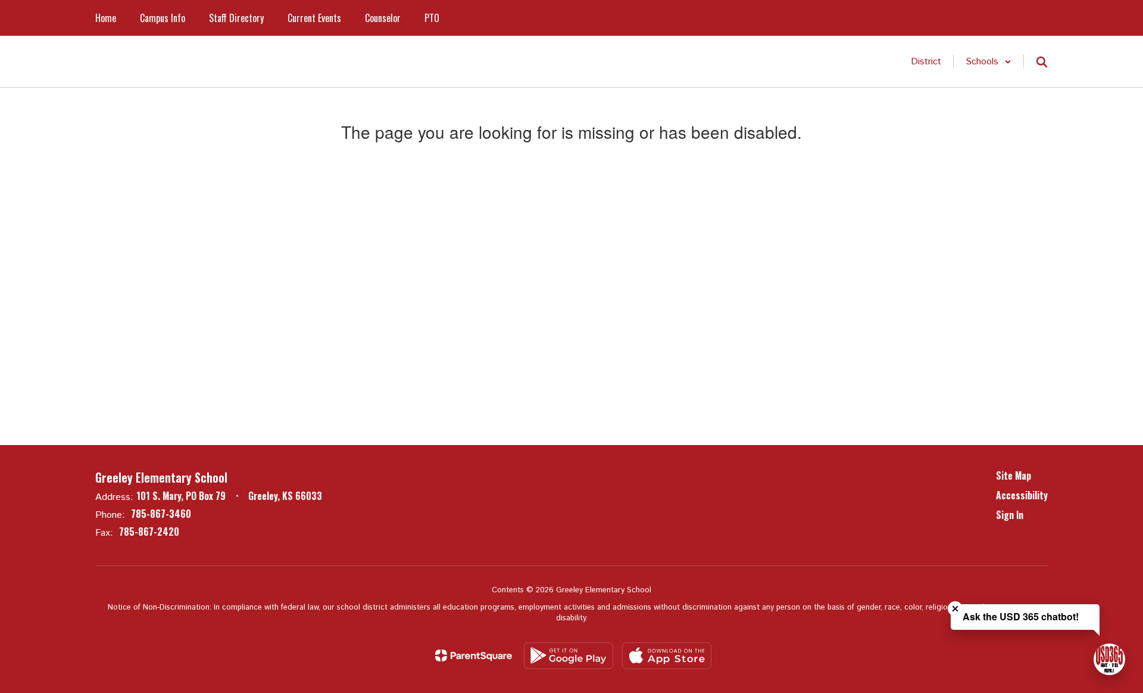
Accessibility (1022, 495)
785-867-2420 (149, 531)
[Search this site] (1042, 62)
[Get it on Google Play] (568, 655)
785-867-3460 (161, 513)
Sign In (1009, 515)
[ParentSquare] (473, 655)
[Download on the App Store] (666, 655)
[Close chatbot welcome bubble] (955, 608)
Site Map (1013, 475)
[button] (988, 62)
